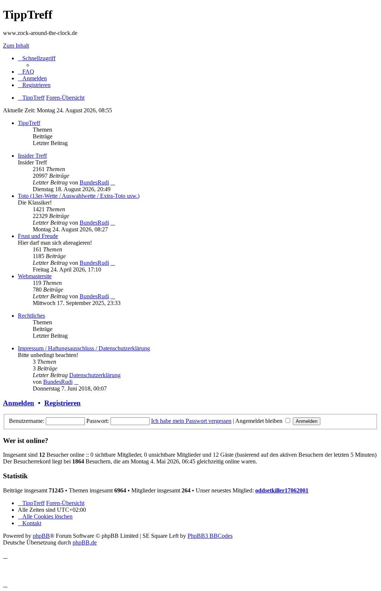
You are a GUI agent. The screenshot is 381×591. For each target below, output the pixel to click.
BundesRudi (94, 182)
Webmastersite (35, 276)
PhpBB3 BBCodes (210, 536)
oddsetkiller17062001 (281, 490)
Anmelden (18, 403)
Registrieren (62, 403)
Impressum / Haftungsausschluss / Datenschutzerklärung (84, 348)
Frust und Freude (38, 236)
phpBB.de (85, 542)
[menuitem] (26, 71)
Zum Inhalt (16, 45)
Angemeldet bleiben (259, 421)
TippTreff (29, 123)
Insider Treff (32, 155)
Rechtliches (31, 315)
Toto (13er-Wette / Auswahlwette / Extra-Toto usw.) (79, 196)
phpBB (41, 536)
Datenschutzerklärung (95, 375)
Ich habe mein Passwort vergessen (191, 421)
